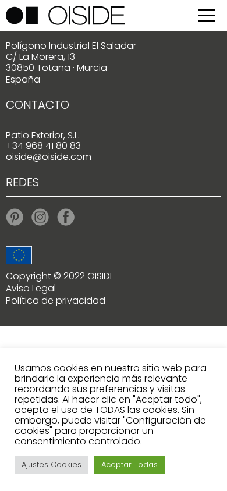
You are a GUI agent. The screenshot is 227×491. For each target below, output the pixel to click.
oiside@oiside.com (48, 156)
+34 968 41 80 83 (43, 145)
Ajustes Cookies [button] (51, 464)
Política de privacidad (55, 300)
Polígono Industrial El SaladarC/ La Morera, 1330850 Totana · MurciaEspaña (71, 62)
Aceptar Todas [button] (129, 464)
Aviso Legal (31, 288)
